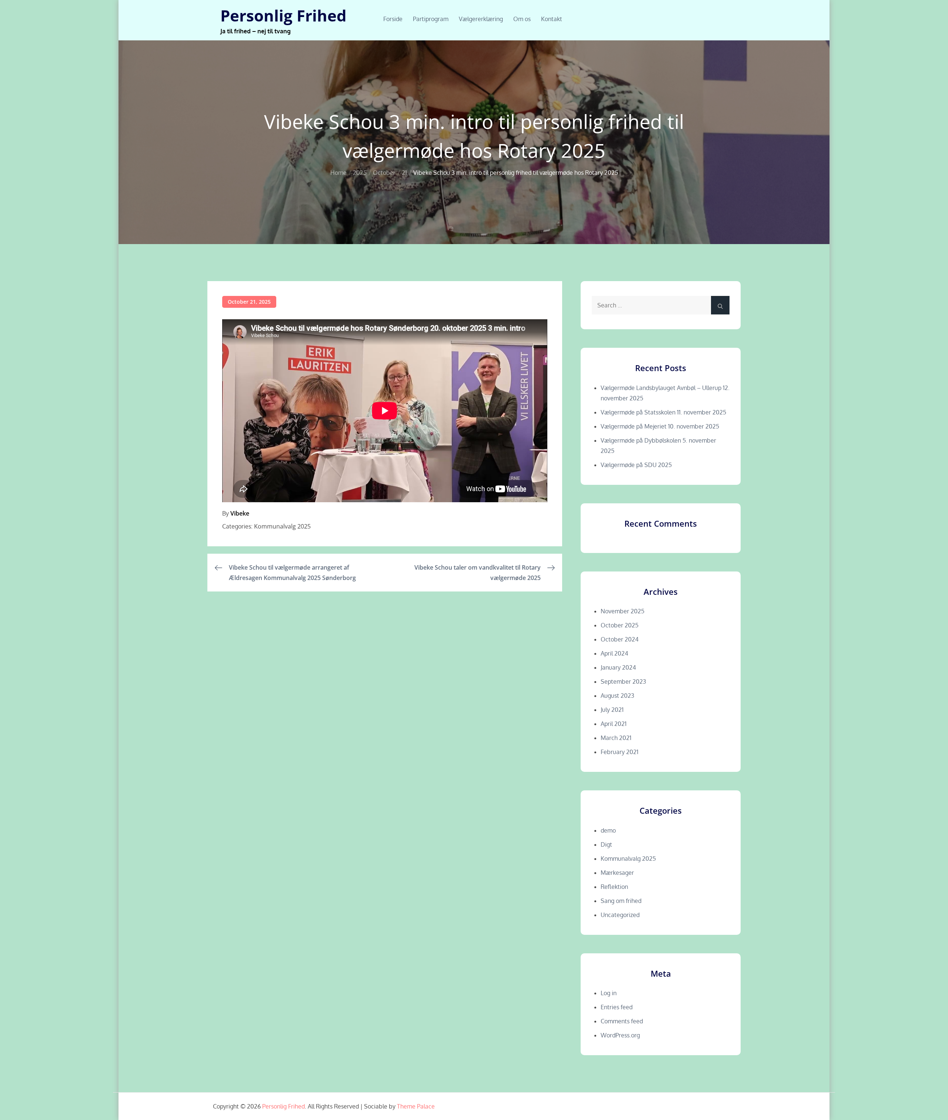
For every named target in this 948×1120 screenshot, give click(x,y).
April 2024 (614, 653)
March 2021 (616, 737)
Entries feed (616, 1007)
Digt (606, 844)
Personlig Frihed (283, 15)
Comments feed (622, 1021)
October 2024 (619, 639)
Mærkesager (617, 872)
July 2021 (612, 709)
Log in (609, 993)
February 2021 (619, 752)
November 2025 (622, 611)
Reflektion (614, 886)
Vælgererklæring (481, 19)
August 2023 (617, 695)
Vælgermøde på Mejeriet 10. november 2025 (660, 426)
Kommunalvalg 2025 (282, 526)
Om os (522, 19)
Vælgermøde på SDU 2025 (636, 465)
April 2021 (614, 723)
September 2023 (623, 681)
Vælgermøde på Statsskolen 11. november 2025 (663, 412)
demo (608, 830)
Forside (393, 19)
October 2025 (619, 625)
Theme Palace (416, 1106)
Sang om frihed (621, 900)
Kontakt (551, 19)
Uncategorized (620, 915)
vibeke (239, 513)
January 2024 (618, 667)
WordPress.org (620, 1035)
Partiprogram (430, 19)
